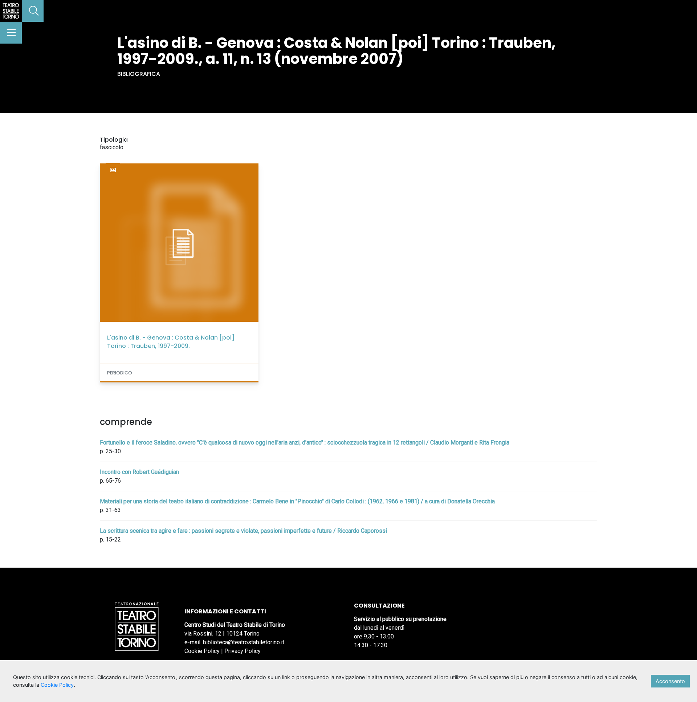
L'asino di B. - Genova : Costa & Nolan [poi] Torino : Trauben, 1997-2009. (171, 341)
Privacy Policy (242, 651)
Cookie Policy (202, 651)
